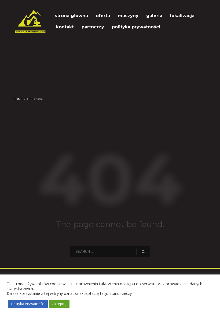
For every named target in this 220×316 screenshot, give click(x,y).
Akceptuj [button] (59, 303)
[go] (143, 251)
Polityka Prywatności (28, 303)
